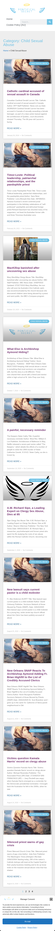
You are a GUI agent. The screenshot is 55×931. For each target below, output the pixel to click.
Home (9, 19)
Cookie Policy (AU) (16, 25)
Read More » (14, 128)
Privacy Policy (32, 927)
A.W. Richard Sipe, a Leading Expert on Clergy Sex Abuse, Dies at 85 (26, 511)
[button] (51, 899)
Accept (27, 921)
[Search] (49, 22)
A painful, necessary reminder (26, 429)
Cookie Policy (21, 927)
